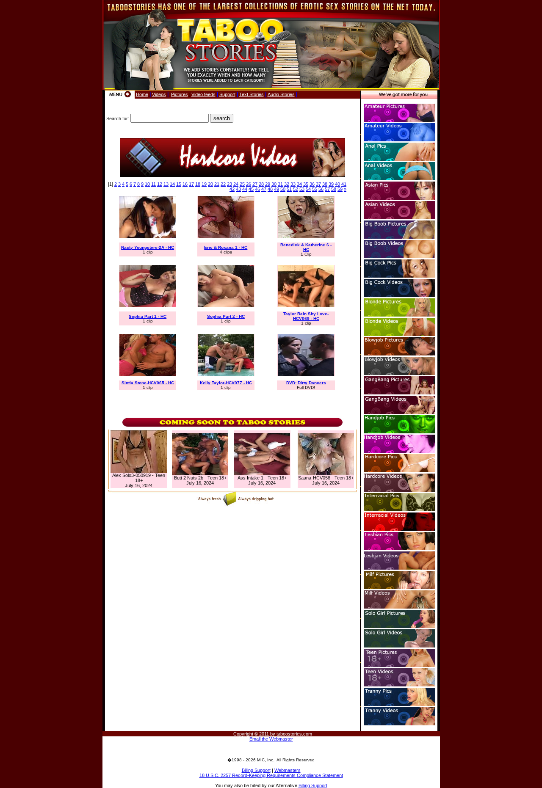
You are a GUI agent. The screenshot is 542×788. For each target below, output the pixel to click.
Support (227, 94)
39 (331, 184)
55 (314, 189)
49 (276, 189)
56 (321, 189)
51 (289, 189)
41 (343, 184)
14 (172, 184)
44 (244, 189)
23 (229, 184)
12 (159, 184)
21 (216, 184)
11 (153, 184)
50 (282, 189)
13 (166, 184)
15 (178, 184)
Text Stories (251, 94)
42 (232, 189)
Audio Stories (281, 94)
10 (147, 184)
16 (185, 184)
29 (267, 184)
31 (280, 184)
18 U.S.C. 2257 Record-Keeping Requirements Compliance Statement (271, 775)
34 (299, 184)
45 (251, 189)
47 (263, 189)
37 (318, 184)
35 (305, 184)
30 (274, 184)
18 (197, 184)
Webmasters (287, 770)
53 (301, 189)
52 (295, 189)
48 (270, 189)
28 (261, 184)
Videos (159, 94)
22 (223, 184)
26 (248, 184)
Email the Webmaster (271, 738)
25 (242, 184)
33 (293, 184)
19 (204, 184)
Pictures (179, 94)
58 (333, 189)
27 (254, 184)
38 (324, 184)
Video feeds (203, 94)
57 (327, 189)
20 (210, 184)
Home (142, 94)
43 (238, 189)
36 (312, 184)
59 (340, 189)
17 (191, 184)
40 (337, 184)
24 (235, 184)
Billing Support (256, 770)
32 (286, 184)
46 (257, 189)
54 (308, 189)
